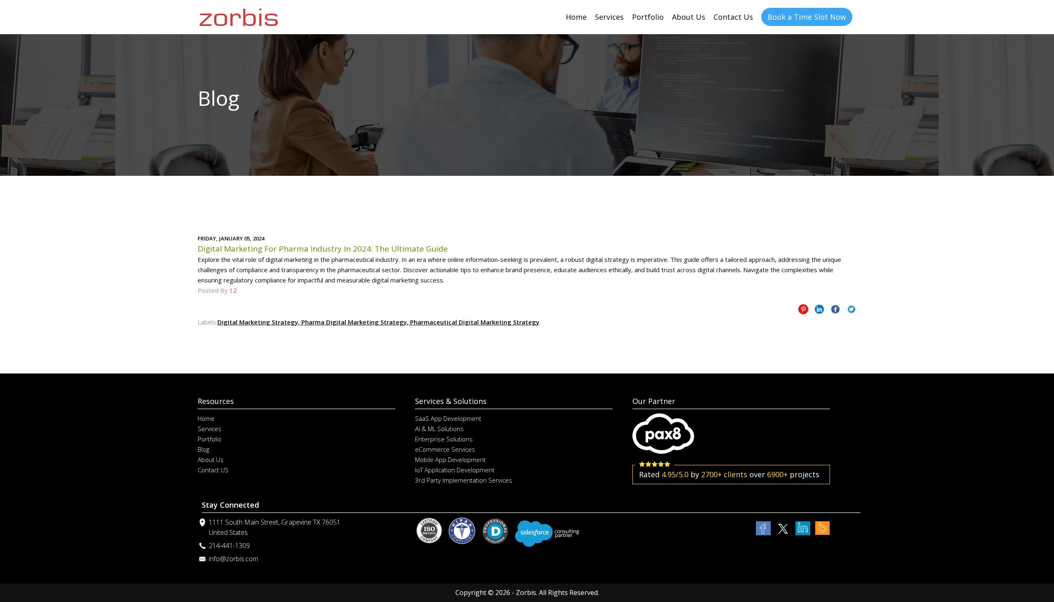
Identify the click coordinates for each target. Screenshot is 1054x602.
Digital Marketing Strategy (257, 322)
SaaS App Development (448, 418)
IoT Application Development (454, 470)
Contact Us (733, 17)
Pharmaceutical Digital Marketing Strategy (473, 322)
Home (576, 17)
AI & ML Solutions (439, 429)
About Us (688, 17)
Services (609, 17)
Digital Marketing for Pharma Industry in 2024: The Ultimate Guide (323, 248)
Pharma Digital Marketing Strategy (353, 322)
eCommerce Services (445, 449)
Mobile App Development (450, 459)
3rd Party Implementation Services (463, 480)
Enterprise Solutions (444, 439)
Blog (203, 449)
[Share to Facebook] (835, 310)
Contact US (213, 470)
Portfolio (648, 17)
